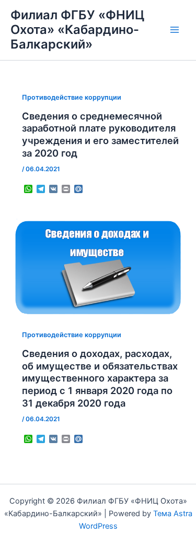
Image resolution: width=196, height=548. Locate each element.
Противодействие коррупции (71, 97)
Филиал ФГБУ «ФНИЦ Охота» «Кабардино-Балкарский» (77, 29)
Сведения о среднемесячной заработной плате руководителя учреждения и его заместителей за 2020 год (100, 134)
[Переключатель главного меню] (175, 30)
